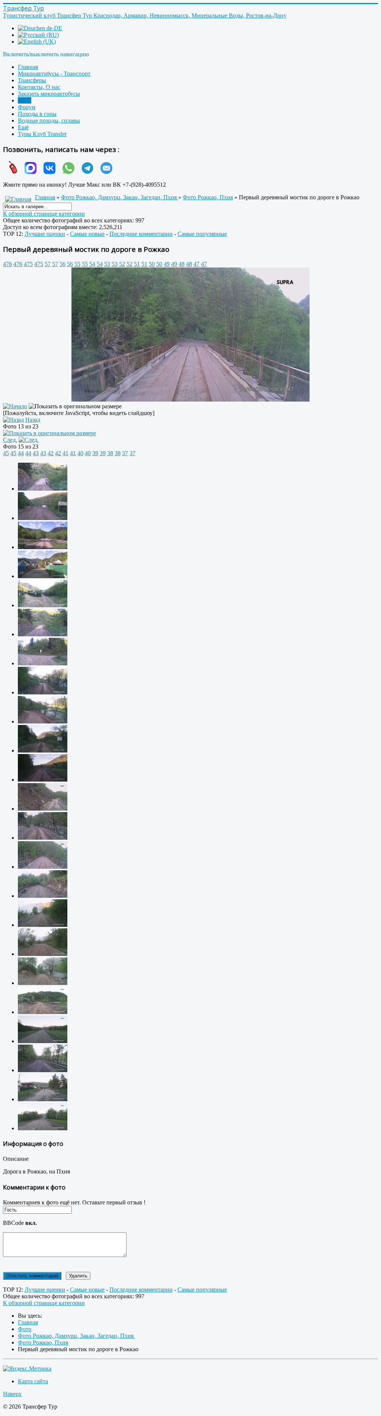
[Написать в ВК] (46, 172)
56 (62, 264)
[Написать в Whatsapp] (65, 172)
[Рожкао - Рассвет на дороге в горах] (42, 925)
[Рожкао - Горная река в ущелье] (42, 983)
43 (36, 453)
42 (51, 453)
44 (21, 453)
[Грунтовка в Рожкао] (42, 896)
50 (152, 264)
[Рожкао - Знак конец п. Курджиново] (42, 1012)
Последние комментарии (141, 234)
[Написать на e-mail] (103, 172)
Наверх (12, 1394)
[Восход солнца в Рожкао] (42, 779)
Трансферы (32, 80)
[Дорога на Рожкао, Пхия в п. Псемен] (42, 1099)
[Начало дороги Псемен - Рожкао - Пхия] (42, 518)
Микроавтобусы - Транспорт (54, 73)
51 (137, 264)
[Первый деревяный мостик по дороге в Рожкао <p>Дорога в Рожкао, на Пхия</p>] (190, 399)
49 (167, 264)
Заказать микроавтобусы (49, 94)
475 (28, 264)
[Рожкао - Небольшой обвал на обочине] (42, 837)
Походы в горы (37, 114)
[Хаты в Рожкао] (42, 692)
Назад (32, 419)
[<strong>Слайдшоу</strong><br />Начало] (15, 406)
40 (80, 453)
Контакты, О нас (39, 87)
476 (7, 264)
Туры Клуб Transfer (42, 134)
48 (182, 264)
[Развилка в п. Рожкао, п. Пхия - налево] (42, 663)
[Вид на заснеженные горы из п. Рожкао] (42, 547)
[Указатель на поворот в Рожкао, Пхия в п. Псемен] (42, 1128)
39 (95, 453)
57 (48, 264)
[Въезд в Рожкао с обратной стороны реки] (42, 605)
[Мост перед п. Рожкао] (42, 634)
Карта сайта (33, 1381)
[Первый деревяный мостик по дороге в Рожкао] (42, 867)
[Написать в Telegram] (84, 172)
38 (110, 453)
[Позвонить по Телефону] (10, 172)
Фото (24, 100)
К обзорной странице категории (44, 213)
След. (10, 440)
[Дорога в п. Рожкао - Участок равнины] (42, 1041)
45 (6, 453)
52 (122, 264)
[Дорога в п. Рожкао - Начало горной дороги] (42, 1070)
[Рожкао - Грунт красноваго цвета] (42, 808)
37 (125, 453)
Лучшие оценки (45, 234)
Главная (28, 67)
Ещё (23, 127)
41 (65, 453)
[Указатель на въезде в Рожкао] (42, 750)
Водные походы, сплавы (49, 120)
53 (107, 264)
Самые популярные (202, 234)
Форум (26, 107)
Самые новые (87, 234)
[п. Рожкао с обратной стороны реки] (42, 576)
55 (77, 264)
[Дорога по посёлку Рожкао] (42, 721)
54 (92, 264)
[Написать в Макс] (27, 172)
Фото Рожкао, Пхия (208, 197)
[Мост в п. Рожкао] (42, 488)
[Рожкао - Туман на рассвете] (42, 954)
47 (196, 264)
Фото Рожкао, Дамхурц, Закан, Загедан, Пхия (119, 197)
